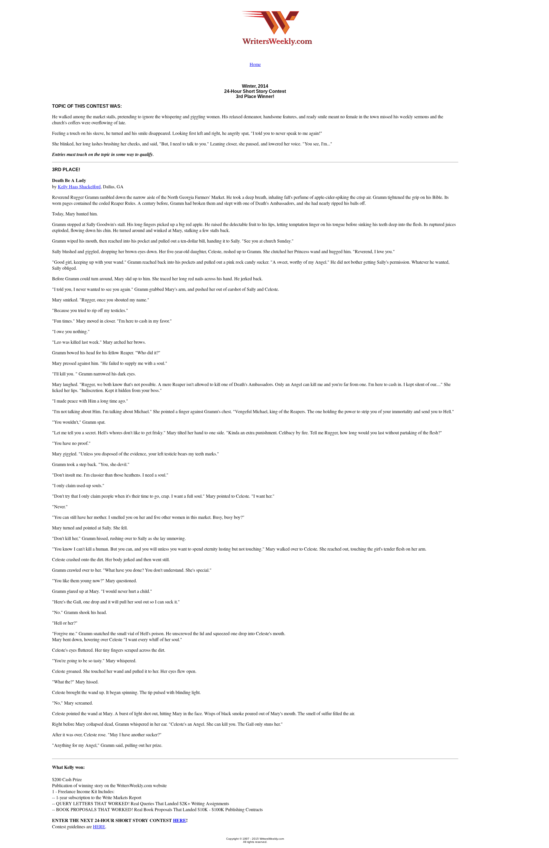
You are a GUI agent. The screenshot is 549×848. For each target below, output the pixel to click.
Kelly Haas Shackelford (79, 186)
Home (255, 64)
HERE (179, 820)
